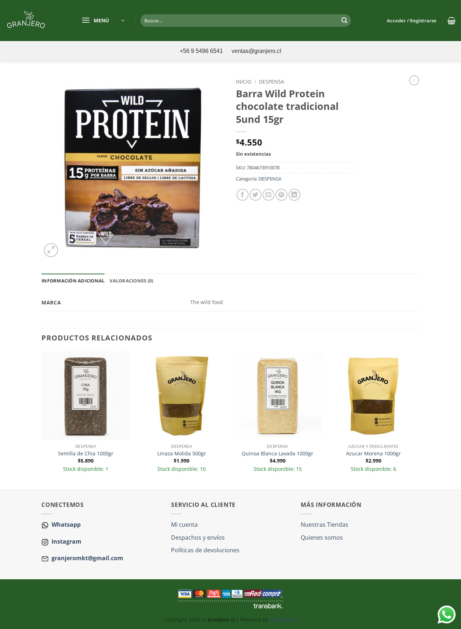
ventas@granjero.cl (256, 51)
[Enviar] (344, 20)
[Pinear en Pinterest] (281, 195)
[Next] (417, 420)
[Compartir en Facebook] (243, 195)
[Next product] (414, 80)
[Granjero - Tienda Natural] (35, 20)
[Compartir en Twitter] (255, 195)
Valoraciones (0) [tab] (131, 280)
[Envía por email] (268, 195)
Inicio (243, 81)
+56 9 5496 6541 (202, 51)
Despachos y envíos (198, 537)
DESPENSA (271, 81)
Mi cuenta (184, 524)
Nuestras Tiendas (324, 524)
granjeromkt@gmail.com (87, 558)
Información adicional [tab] (72, 280)
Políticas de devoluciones (205, 550)
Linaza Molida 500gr (181, 453)
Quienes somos (322, 537)
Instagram (65, 541)
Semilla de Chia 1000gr (85, 453)
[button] (103, 20)
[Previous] (41, 420)
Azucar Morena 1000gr (373, 453)
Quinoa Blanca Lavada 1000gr (277, 453)
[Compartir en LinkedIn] (294, 195)
